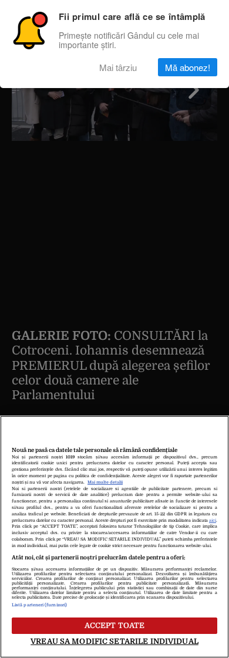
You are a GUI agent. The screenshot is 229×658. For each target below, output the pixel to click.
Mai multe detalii (105, 482)
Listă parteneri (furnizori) (39, 605)
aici (212, 520)
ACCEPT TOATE (115, 625)
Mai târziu (118, 67)
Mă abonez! (187, 67)
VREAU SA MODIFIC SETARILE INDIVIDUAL (114, 641)
